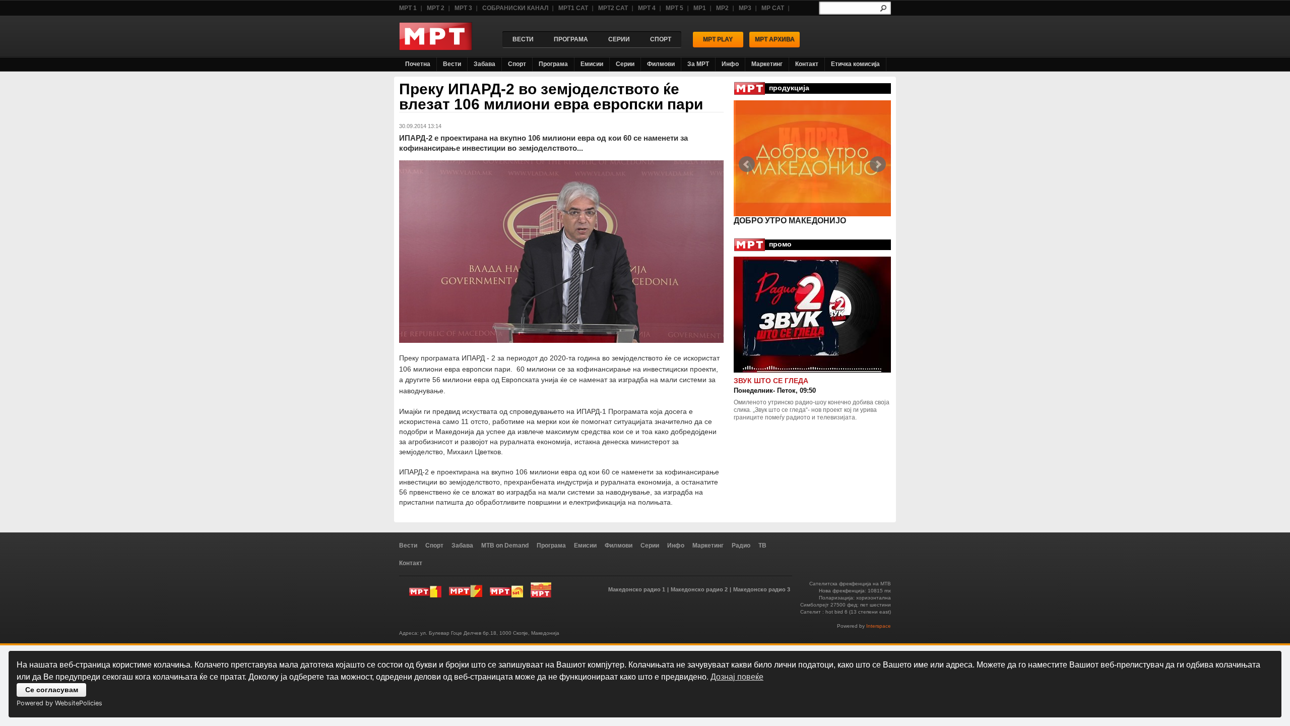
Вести (452, 64)
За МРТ (698, 64)
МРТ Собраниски (541, 589)
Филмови (661, 64)
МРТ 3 (463, 8)
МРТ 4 (647, 8)
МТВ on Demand (505, 545)
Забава (484, 64)
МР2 (722, 8)
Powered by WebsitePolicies (59, 703)
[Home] (435, 47)
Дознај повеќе (737, 677)
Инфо (730, 64)
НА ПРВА (752, 220)
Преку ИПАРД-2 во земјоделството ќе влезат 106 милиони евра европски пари (551, 96)
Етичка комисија (855, 64)
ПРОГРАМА (571, 39)
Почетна (417, 64)
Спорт (517, 64)
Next (878, 164)
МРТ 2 (435, 8)
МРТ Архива (775, 39)
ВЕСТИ (523, 39)
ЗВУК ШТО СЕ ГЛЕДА (771, 381)
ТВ (762, 545)
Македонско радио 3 (761, 589)
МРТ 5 (674, 8)
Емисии (591, 64)
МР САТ (772, 8)
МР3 (745, 8)
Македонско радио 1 (636, 589)
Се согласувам (51, 690)
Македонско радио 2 (699, 589)
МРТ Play (718, 39)
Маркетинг (767, 64)
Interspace (878, 626)
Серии (625, 64)
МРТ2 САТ (613, 8)
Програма (553, 64)
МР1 (699, 8)
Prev (747, 164)
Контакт (806, 64)
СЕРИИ (619, 39)
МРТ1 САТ (573, 8)
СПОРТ (660, 39)
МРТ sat (506, 589)
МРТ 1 (408, 8)
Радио (741, 545)
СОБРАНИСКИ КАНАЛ (515, 8)
